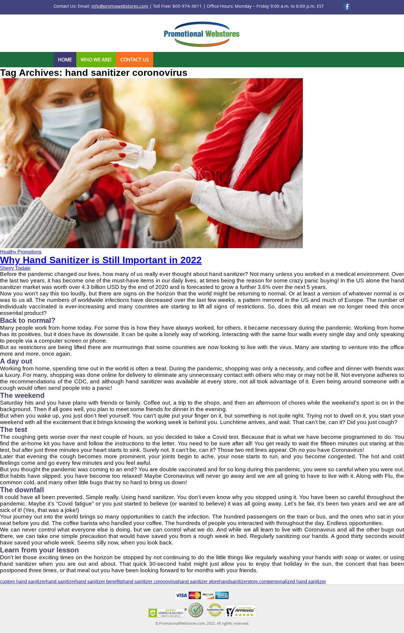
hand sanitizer (60, 581)
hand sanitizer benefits (99, 581)
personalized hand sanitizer (297, 581)
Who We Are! (96, 59)
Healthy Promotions (20, 251)
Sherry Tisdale (15, 268)
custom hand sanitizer (23, 581)
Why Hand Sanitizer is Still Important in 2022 (101, 260)
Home (65, 59)
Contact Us (134, 59)
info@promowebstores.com (119, 6)
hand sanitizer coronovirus (150, 581)
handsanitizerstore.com (243, 581)
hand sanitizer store (198, 581)
